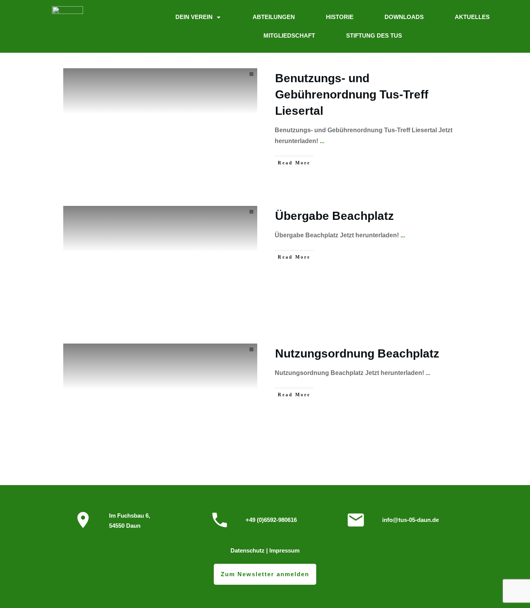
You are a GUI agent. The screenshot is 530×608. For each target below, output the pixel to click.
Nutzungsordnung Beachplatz (357, 353)
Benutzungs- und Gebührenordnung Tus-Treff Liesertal (351, 94)
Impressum (284, 550)
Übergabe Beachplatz (334, 215)
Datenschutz (247, 550)
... (322, 141)
